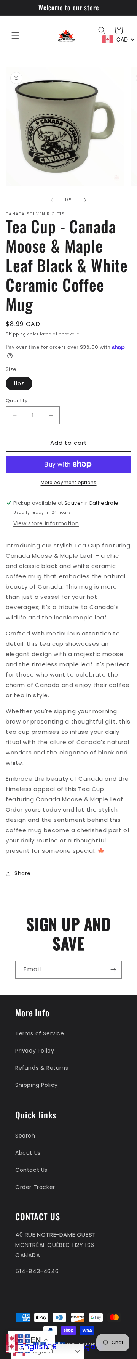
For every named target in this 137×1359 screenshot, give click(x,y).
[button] (15, 35)
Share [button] (22, 873)
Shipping (16, 334)
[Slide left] (51, 199)
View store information (46, 523)
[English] (12, 1338)
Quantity (16, 400)
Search (25, 1135)
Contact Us (31, 1170)
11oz (19, 383)
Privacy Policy (34, 1050)
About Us (28, 1153)
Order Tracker (35, 1187)
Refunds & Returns (41, 1068)
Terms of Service (39, 1033)
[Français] (24, 1338)
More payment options (69, 482)
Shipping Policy (36, 1085)
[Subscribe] (113, 970)
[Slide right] (85, 199)
